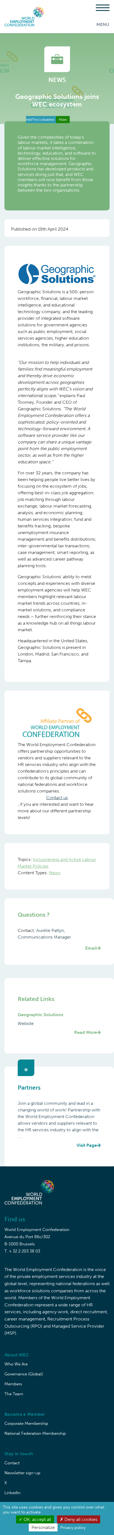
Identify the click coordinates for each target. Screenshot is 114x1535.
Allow (63, 119)
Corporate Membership (26, 1423)
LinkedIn (12, 1492)
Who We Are (16, 1364)
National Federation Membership (35, 1433)
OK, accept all (36, 1519)
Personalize (43, 1527)
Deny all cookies (80, 1519)
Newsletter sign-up (22, 1472)
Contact (12, 1462)
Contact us (57, 797)
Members (13, 1383)
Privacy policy (73, 1527)
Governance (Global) (23, 1374)
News (54, 872)
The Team (13, 1393)
